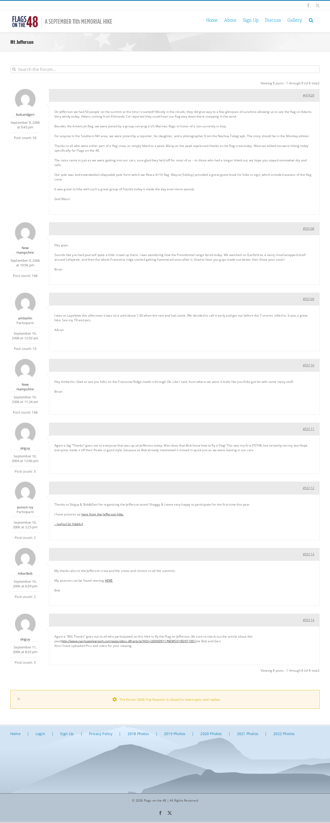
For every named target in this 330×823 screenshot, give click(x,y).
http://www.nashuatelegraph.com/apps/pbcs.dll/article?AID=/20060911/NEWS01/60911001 (129, 641)
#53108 (308, 228)
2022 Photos (284, 733)
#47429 (308, 95)
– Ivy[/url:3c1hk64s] (68, 524)
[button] (311, 19)
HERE (109, 580)
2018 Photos (138, 733)
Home (15, 733)
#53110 (308, 365)
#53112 (308, 488)
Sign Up (67, 733)
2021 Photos (247, 733)
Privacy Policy (101, 733)
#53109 (308, 299)
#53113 (308, 554)
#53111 (308, 429)
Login (40, 733)
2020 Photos (211, 733)
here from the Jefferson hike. (102, 514)
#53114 (308, 620)
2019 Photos (174, 733)
